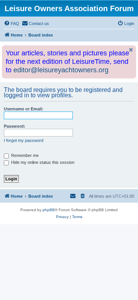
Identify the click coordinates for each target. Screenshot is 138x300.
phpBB (49, 210)
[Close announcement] (131, 50)
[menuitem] (11, 23)
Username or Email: (23, 109)
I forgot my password (23, 140)
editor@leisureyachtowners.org (60, 70)
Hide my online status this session (42, 162)
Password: (14, 126)
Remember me (24, 155)
